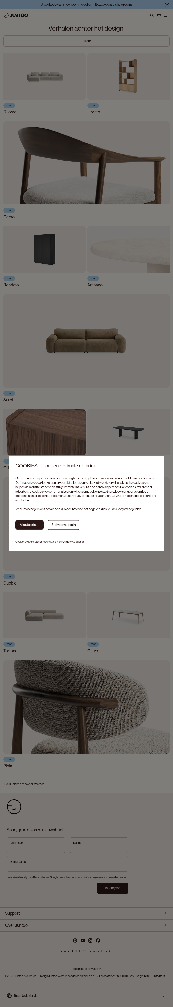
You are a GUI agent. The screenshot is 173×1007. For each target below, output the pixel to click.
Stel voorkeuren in (63, 525)
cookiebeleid (54, 509)
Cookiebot (78, 541)
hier (138, 509)
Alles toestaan (29, 525)
